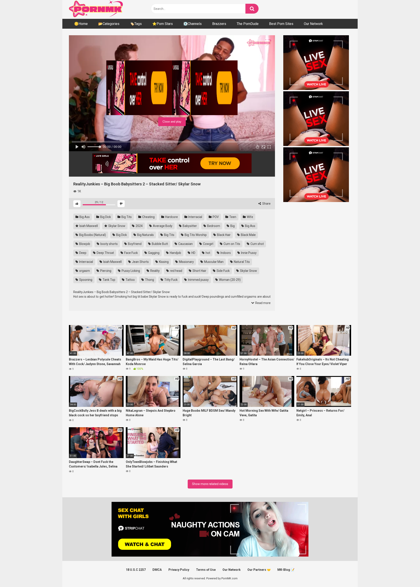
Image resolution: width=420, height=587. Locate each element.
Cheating (148, 217)
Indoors (225, 253)
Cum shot (257, 244)
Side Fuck (223, 270)
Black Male (248, 235)
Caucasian (185, 244)
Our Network (313, 24)
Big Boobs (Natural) (92, 235)
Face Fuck (131, 253)
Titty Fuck (171, 279)
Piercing (105, 270)
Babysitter (189, 226)
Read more (263, 303)
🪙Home (81, 24)
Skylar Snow (116, 226)
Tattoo (130, 279)
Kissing (163, 262)
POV (215, 217)
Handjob (175, 253)
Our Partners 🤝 (259, 569)
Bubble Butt (159, 244)
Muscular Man (213, 262)
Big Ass (84, 217)
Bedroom (213, 226)
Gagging (153, 253)
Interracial (195, 217)
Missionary (186, 262)
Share (266, 203)
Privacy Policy (178, 569)
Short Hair (199, 270)
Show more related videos (210, 484)
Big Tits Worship (195, 235)
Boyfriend (134, 244)
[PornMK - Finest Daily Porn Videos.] (96, 9)
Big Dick (105, 217)
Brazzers (219, 24)
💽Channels (192, 24)
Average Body (162, 226)
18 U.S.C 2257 (136, 569)
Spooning (85, 279)
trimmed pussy (198, 279)
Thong (149, 279)
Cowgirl (207, 244)
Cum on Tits (231, 244)
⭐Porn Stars (162, 24)
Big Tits (126, 217)
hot (207, 253)
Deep (82, 253)
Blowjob (84, 244)
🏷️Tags (136, 24)
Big (232, 226)
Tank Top (108, 279)
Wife (249, 217)
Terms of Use (206, 569)
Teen (232, 217)
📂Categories (108, 24)
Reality (155, 270)
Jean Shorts (140, 262)
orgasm (84, 270)
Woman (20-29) (229, 279)
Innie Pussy (248, 253)
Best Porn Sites (281, 24)
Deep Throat (105, 253)
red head (175, 270)
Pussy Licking (130, 270)
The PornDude (248, 24)
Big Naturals (145, 235)
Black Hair (223, 235)
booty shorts (109, 244)
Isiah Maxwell (88, 226)
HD (193, 253)
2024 (139, 226)
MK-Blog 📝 (285, 569)
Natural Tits (241, 262)
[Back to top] (405, 573)
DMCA (157, 569)
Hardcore (171, 217)
